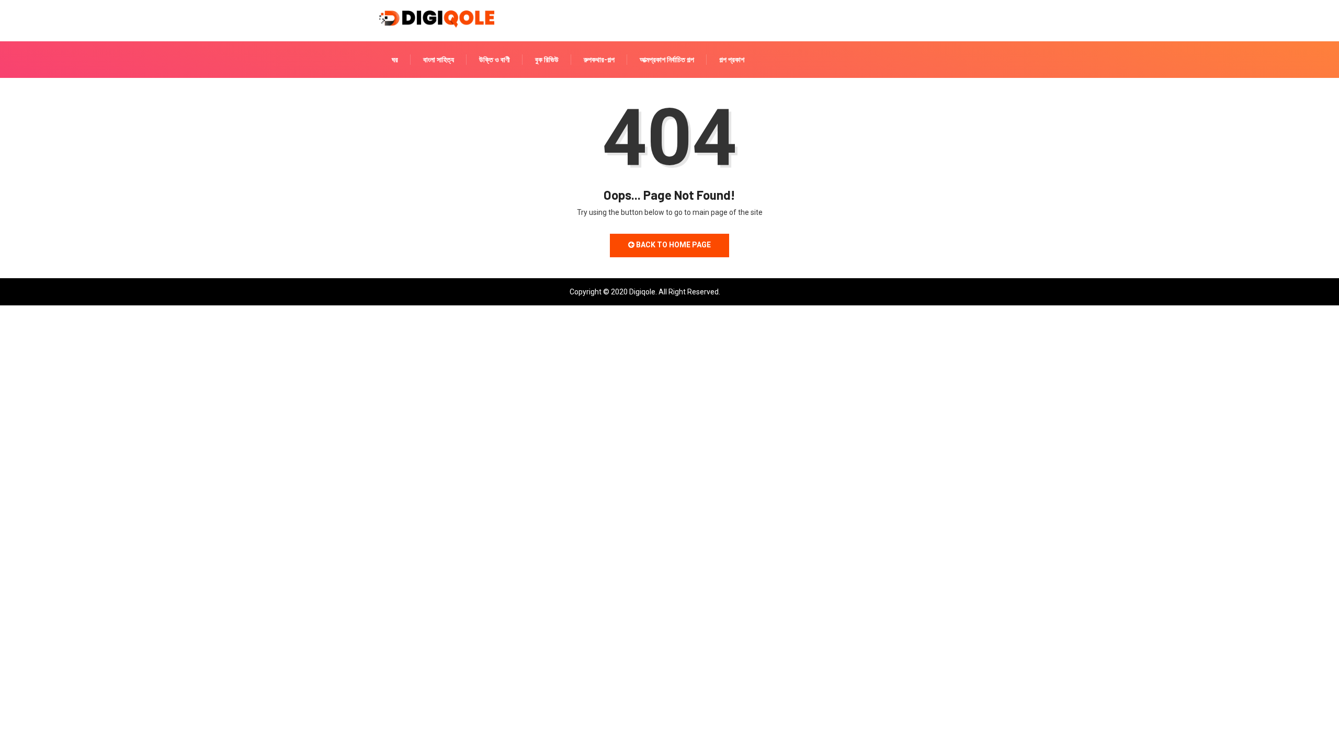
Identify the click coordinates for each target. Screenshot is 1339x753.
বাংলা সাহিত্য (438, 59)
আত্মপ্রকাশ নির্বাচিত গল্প (667, 59)
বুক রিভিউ (547, 59)
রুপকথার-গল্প (599, 59)
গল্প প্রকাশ (731, 59)
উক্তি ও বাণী (494, 59)
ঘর (395, 59)
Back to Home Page (672, 245)
